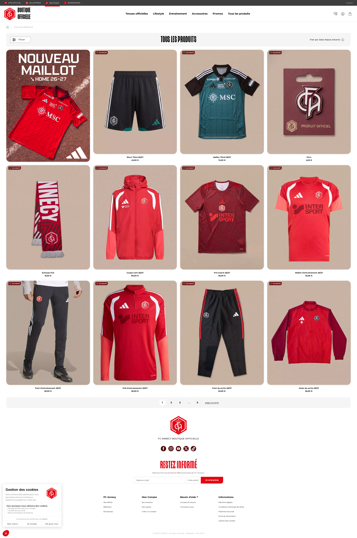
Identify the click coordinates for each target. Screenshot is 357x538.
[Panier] (350, 14)
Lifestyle (158, 13)
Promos (218, 13)
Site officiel (14, 3)
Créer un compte (149, 511)
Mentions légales (225, 502)
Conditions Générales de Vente (231, 507)
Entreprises (74, 3)
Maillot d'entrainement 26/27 (309, 273)
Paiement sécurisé (226, 511)
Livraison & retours (188, 502)
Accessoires (200, 13)
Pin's (309, 157)
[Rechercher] (335, 14)
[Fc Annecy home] (178, 425)
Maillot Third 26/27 (222, 157)
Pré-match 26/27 (222, 273)
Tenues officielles (137, 13)
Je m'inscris (212, 480)
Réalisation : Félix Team (195, 533)
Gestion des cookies (227, 521)
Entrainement (178, 13)
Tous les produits (239, 13)
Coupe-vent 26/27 (135, 273)
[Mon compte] (343, 14)
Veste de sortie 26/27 (309, 388)
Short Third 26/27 (135, 157)
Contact (349, 3)
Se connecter (147, 502)
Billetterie (35, 3)
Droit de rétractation (227, 516)
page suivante (212, 403)
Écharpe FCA (48, 273)
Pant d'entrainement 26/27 (48, 388)
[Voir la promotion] (48, 106)
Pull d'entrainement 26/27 (135, 388)
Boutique (54, 3)
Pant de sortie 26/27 (222, 388)
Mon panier (146, 507)
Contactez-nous (187, 507)
